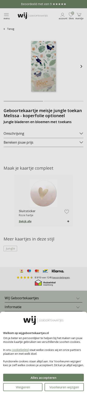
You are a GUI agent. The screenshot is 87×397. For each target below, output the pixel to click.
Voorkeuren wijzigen (64, 387)
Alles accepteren (43, 377)
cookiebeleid (20, 350)
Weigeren (23, 387)
